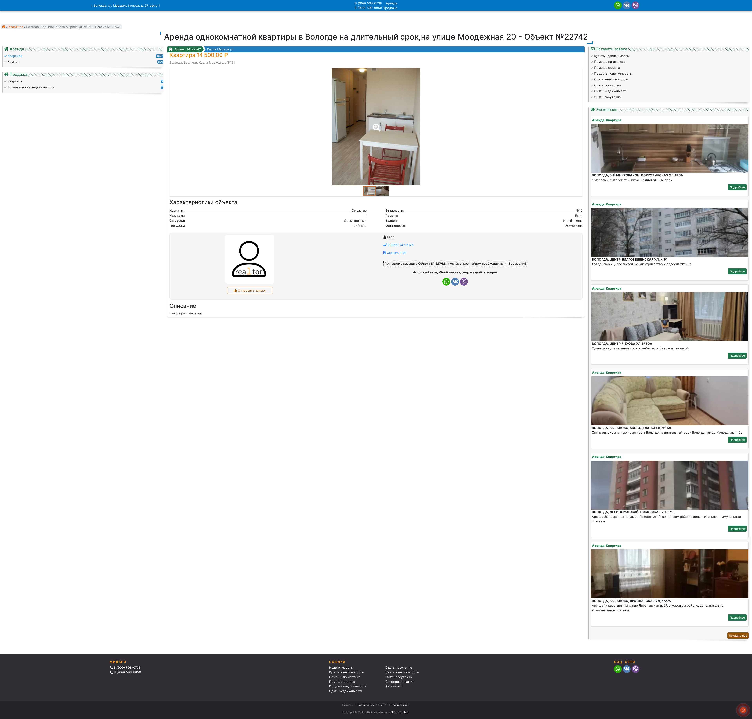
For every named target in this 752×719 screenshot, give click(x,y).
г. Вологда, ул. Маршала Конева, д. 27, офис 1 (125, 5)
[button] (376, 125)
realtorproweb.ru (398, 712)
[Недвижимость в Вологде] (3, 26)
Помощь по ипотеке (344, 677)
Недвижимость (341, 667)
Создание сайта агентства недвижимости (383, 704)
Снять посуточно (398, 677)
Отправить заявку (251, 290)
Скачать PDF (396, 253)
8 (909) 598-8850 (368, 8)
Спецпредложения (399, 682)
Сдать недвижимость (346, 691)
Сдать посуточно (398, 667)
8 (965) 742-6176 (400, 245)
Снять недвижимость (402, 672)
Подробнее (737, 187)
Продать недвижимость (348, 686)
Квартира (15, 27)
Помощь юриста (342, 682)
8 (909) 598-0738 (368, 3)
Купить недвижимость (346, 672)
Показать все (738, 635)
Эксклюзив (393, 686)
